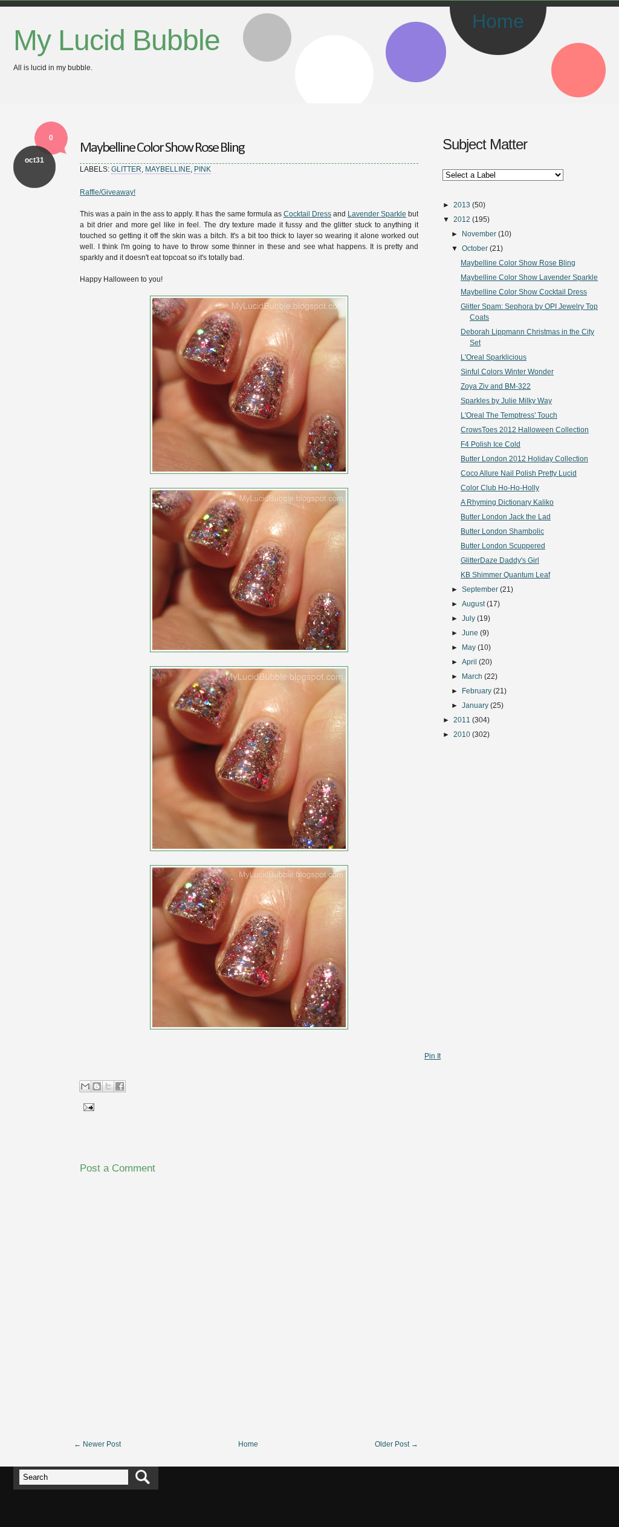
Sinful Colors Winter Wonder (507, 372)
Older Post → (396, 1444)
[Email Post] (87, 1107)
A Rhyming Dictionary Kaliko (507, 502)
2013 (461, 205)
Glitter (126, 169)
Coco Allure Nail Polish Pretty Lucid (519, 473)
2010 (461, 734)
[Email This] (85, 1086)
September (480, 589)
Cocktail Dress (307, 214)
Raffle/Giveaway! (107, 192)
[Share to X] (108, 1086)
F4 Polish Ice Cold (490, 444)
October (475, 248)
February (476, 691)
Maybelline (167, 169)
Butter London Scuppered (503, 546)
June (470, 633)
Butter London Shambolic (502, 531)
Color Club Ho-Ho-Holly (500, 488)
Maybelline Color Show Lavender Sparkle (529, 277)
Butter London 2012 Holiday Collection (524, 459)
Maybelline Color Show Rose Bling (162, 148)
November (479, 234)
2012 (461, 219)
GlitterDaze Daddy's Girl (500, 560)
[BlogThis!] (97, 1086)
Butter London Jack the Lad (506, 517)
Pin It (432, 1056)
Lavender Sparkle (377, 214)
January (475, 705)
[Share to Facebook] (120, 1086)
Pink (202, 169)
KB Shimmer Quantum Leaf (505, 575)
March (472, 676)
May (469, 647)
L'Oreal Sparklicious (494, 357)
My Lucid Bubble (116, 40)
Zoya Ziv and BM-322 (496, 386)
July (468, 618)
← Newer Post (97, 1444)
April (469, 662)
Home (498, 21)
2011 (461, 720)
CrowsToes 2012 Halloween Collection (525, 430)
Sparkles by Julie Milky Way (506, 401)
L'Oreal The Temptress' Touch (509, 415)
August (473, 604)
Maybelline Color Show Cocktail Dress (524, 292)
